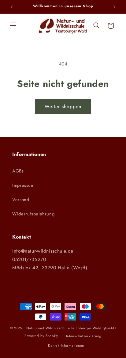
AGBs (18, 171)
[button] (13, 26)
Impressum (23, 185)
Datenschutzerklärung (83, 336)
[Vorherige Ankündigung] (11, 6)
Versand (20, 199)
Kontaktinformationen (66, 345)
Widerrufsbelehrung (33, 214)
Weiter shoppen (63, 106)
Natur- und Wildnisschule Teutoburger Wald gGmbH (71, 328)
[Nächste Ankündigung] (114, 6)
